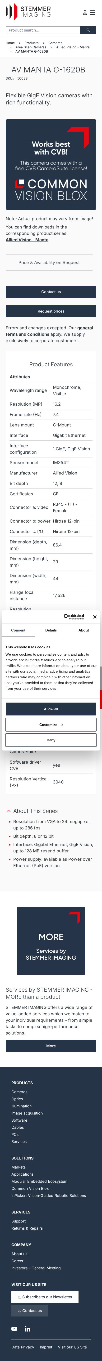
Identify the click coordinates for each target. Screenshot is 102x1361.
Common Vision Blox (30, 1188)
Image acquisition (27, 1113)
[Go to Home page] (28, 12)
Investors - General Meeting (36, 1268)
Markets (18, 1167)
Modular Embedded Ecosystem (39, 1181)
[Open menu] (92, 12)
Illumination (21, 1106)
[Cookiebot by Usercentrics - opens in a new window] (64, 617)
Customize (48, 724)
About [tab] (84, 630)
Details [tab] (51, 630)
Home (10, 43)
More (51, 1045)
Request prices (51, 311)
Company (21, 1244)
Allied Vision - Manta (73, 47)
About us (19, 1253)
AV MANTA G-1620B (31, 51)
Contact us (51, 291)
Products (31, 43)
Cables (17, 1127)
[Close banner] (95, 616)
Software (19, 1120)
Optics (17, 1099)
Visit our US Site (28, 1284)
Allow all (51, 709)
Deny (51, 740)
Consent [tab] (18, 630)
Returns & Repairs (27, 1228)
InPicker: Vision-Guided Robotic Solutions (48, 1195)
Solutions (22, 1158)
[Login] (85, 12)
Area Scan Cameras (30, 47)
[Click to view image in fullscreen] (51, 164)
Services (19, 1141)
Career (17, 1260)
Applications (22, 1174)
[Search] (88, 30)
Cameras (55, 43)
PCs (15, 1134)
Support (18, 1221)
